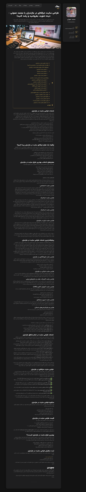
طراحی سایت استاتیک (41, 73)
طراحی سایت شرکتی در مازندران (39, 82)
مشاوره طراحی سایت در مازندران (42, 96)
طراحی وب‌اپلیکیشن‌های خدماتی (39, 90)
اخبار (15, 5)
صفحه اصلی (37, 5)
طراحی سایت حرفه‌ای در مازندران (41, 94)
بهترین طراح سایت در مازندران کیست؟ (40, 100)
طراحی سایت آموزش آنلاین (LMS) (39, 86)
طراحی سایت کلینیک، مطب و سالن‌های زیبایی (37, 84)
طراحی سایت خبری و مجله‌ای (40, 88)
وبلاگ (20, 5)
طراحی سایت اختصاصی (41, 69)
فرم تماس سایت (48, 457)
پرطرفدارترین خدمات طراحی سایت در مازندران (39, 78)
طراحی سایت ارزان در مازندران (40, 75)
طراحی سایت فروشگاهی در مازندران (39, 80)
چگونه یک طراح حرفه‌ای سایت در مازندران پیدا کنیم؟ (37, 65)
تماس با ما (10, 5)
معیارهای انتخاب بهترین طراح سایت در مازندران (38, 67)
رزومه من (31, 5)
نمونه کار (25, 5)
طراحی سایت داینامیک (41, 71)
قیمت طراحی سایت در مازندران (42, 98)
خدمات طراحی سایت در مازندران (42, 63)
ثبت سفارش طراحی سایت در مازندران (41, 102)
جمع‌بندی (49, 105)
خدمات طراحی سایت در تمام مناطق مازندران (39, 92)
